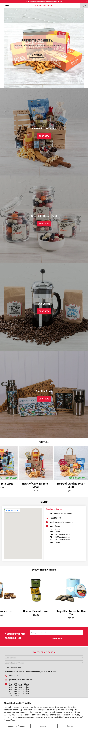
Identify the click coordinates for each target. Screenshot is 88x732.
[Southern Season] (44, 5)
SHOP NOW (51, 57)
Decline (70, 726)
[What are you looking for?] (77, 5)
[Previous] (6, 48)
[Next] (82, 48)
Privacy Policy (10, 720)
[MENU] (1, 5)
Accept (43, 726)
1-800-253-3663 (55, 518)
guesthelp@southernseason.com (62, 522)
